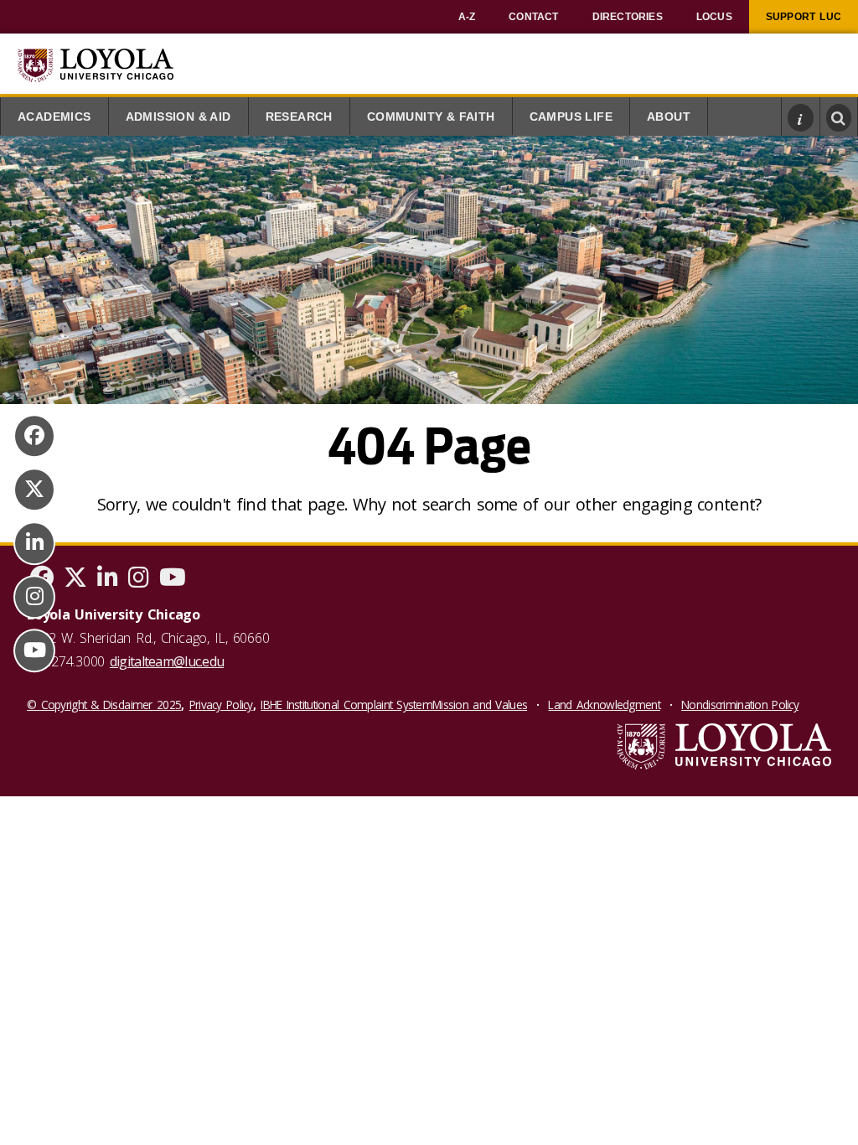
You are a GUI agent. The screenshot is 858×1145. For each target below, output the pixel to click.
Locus (714, 17)
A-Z (467, 17)
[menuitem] (467, 17)
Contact (533, 17)
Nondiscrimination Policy (740, 704)
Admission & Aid (178, 117)
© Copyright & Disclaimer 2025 (104, 704)
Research (299, 117)
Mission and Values (479, 704)
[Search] (839, 117)
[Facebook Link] (34, 436)
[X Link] (34, 489)
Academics (54, 117)
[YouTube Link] (34, 650)
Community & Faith (431, 117)
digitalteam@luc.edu (167, 661)
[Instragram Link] (34, 597)
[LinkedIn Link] (34, 543)
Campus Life (571, 117)
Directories (627, 17)
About (668, 117)
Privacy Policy (221, 704)
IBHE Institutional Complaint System (346, 704)
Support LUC (803, 17)
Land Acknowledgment (603, 704)
